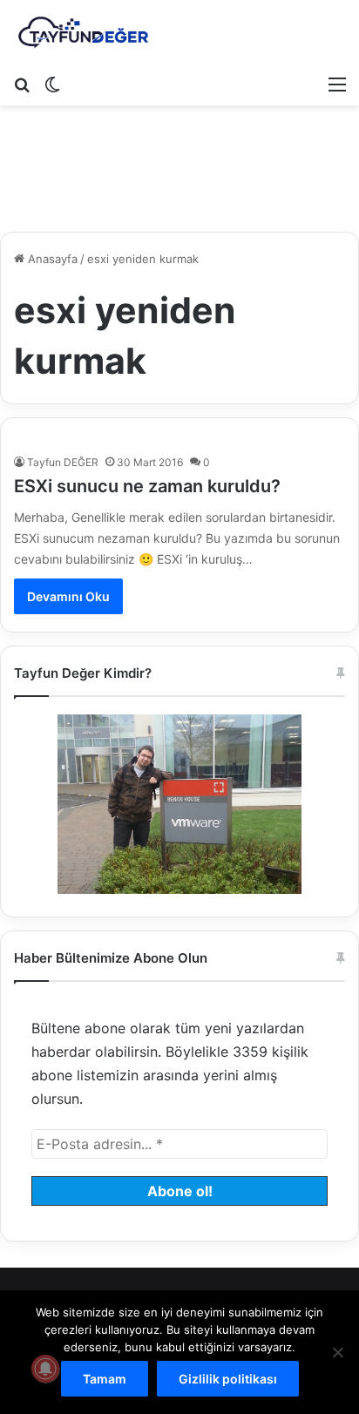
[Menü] (337, 84)
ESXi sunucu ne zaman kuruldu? (147, 486)
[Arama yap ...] (21, 84)
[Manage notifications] (45, 1369)
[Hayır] (337, 1352)
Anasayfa (51, 259)
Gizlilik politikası (228, 1378)
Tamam (104, 1378)
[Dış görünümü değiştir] (52, 84)
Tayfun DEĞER (62, 462)
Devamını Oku (68, 596)
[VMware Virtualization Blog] (82, 33)
